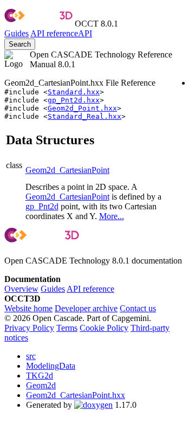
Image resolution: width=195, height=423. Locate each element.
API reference (90, 288)
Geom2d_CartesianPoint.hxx (75, 395)
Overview (21, 288)
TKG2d (39, 375)
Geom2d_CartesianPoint (67, 170)
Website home (28, 308)
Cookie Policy (104, 327)
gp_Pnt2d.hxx (74, 100)
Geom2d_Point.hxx (82, 108)
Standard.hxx (74, 92)
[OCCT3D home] (38, 23)
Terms (66, 327)
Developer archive (86, 308)
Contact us (138, 308)
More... (111, 216)
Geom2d (41, 385)
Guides (16, 33)
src (31, 356)
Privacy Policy (29, 327)
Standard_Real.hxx (84, 116)
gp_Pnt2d (41, 206)
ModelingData (50, 365)
